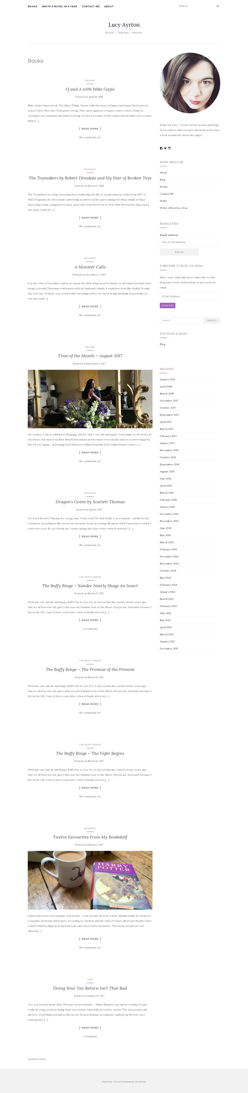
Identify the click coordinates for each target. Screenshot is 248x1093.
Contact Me (91, 6)
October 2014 (168, 570)
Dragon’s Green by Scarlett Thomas (90, 502)
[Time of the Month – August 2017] (90, 399)
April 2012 (166, 627)
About (109, 6)
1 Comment (90, 1036)
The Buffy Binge (90, 577)
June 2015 (165, 528)
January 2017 (167, 443)
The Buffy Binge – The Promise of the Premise (90, 669)
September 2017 (169, 414)
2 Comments (90, 628)
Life (90, 979)
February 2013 (168, 606)
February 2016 (168, 499)
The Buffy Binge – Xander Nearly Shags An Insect (90, 585)
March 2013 (167, 599)
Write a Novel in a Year (59, 6)
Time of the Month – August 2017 (90, 356)
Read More (90, 128)
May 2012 (165, 620)
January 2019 (167, 379)
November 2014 (169, 563)
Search (211, 320)
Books (32, 6)
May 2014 (165, 577)
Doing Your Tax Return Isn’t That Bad (90, 988)
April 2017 (166, 422)
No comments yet (90, 137)
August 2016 (167, 471)
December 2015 (169, 514)
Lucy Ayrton (124, 24)
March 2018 (167, 393)
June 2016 (165, 478)
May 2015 (165, 535)
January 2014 (167, 592)
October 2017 (168, 407)
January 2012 (167, 641)
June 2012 (165, 613)
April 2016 (166, 485)
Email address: (169, 235)
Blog (162, 179)
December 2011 (169, 648)
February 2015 (168, 549)
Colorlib (117, 1081)
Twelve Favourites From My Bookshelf (90, 837)
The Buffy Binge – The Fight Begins (90, 753)
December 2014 (169, 556)
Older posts (37, 1059)
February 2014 (168, 584)
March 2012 (167, 634)
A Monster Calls (90, 267)
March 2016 (167, 492)
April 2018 (166, 386)
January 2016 (167, 507)
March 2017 (167, 429)
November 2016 (169, 450)
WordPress (140, 1081)
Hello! (163, 201)
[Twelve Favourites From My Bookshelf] (90, 880)
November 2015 (169, 521)
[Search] (217, 6)
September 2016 (169, 464)
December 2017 (169, 400)
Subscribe (167, 305)
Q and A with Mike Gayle (90, 89)
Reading (90, 169)
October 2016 (168, 457)
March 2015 (167, 542)
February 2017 (168, 436)
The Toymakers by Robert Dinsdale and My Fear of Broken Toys (90, 178)
